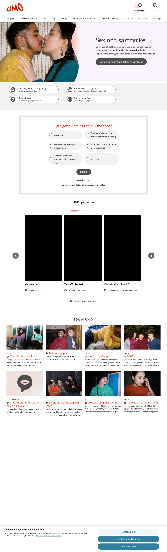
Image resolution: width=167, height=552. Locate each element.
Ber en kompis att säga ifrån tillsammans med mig (103, 135)
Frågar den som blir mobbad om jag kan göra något (65, 159)
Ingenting (95, 159)
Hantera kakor (128, 532)
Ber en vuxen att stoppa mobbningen (65, 146)
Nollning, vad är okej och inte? (62, 404)
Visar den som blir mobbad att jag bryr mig (103, 146)
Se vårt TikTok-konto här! (85, 301)
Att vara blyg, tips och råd (103, 402)
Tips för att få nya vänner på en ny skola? (24, 404)
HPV (130, 356)
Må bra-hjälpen (58, 353)
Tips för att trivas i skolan (25, 356)
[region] (83, 539)
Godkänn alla (128, 546)
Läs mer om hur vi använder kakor (48, 536)
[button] (155, 7)
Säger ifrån (59, 135)
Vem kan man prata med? (142, 402)
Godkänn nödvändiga (128, 539)
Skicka (83, 172)
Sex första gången (98, 356)
